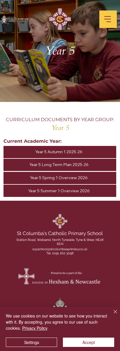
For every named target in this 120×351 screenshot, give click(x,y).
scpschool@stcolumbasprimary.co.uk (59, 249)
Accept (88, 342)
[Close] (112, 315)
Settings (31, 342)
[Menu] (108, 19)
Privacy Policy (34, 328)
